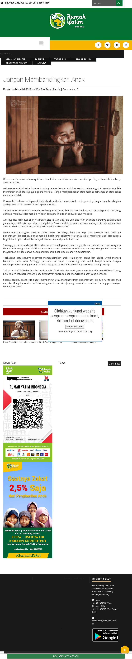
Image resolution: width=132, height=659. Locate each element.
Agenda (41, 63)
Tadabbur (60, 59)
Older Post (114, 363)
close (97, 303)
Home (62, 362)
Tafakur (39, 59)
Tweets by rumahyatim (74, 578)
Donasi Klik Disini (74, 326)
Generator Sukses (17, 63)
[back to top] (124, 650)
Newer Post (9, 362)
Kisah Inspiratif (15, 59)
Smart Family (83, 59)
